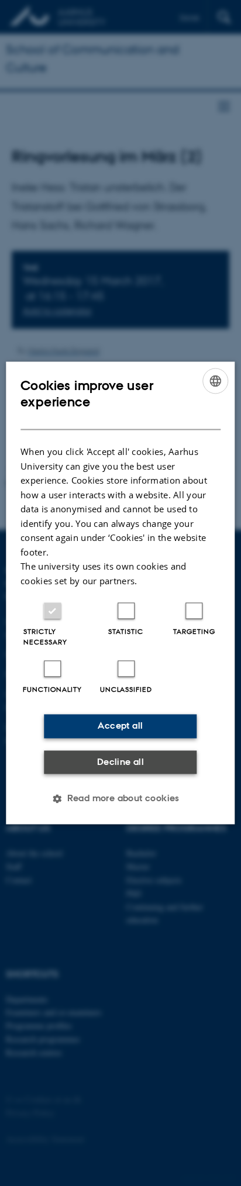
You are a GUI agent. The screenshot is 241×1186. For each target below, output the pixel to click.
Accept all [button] (120, 726)
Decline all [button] (120, 761)
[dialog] (120, 592)
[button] (120, 799)
